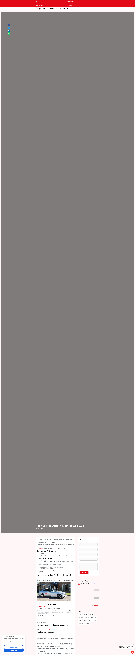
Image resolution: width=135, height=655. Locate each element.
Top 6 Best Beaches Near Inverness (84, 583)
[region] (13, 644)
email (64, 579)
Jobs (85, 620)
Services (85, 614)
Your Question (84, 561)
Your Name (83, 542)
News (80, 620)
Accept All (13, 650)
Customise (13, 644)
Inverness (39, 555)
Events (94, 620)
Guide (89, 620)
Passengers (93, 617)
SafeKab (87, 617)
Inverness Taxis (39, 5)
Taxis (80, 614)
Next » (97, 605)
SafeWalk (81, 617)
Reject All (13, 647)
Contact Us (66, 8)
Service (91, 614)
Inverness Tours (53, 8)
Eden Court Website (47, 629)
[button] (9, 25)
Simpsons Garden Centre (42, 634)
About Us (38, 8)
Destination (81, 623)
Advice (87, 623)
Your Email (83, 547)
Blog (60, 8)
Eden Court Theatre (41, 606)
